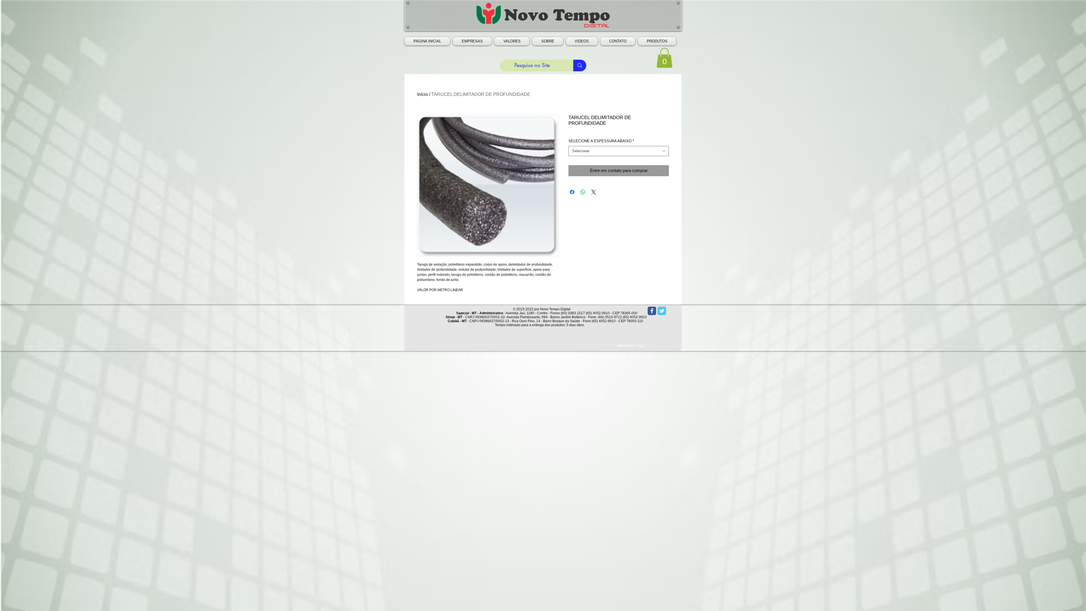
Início (422, 94)
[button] (472, 41)
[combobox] (618, 151)
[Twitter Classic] (662, 311)
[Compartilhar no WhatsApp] (582, 192)
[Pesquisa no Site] (579, 65)
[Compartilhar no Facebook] (572, 192)
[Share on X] (593, 192)
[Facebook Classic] (652, 311)
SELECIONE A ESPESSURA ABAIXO (601, 141)
